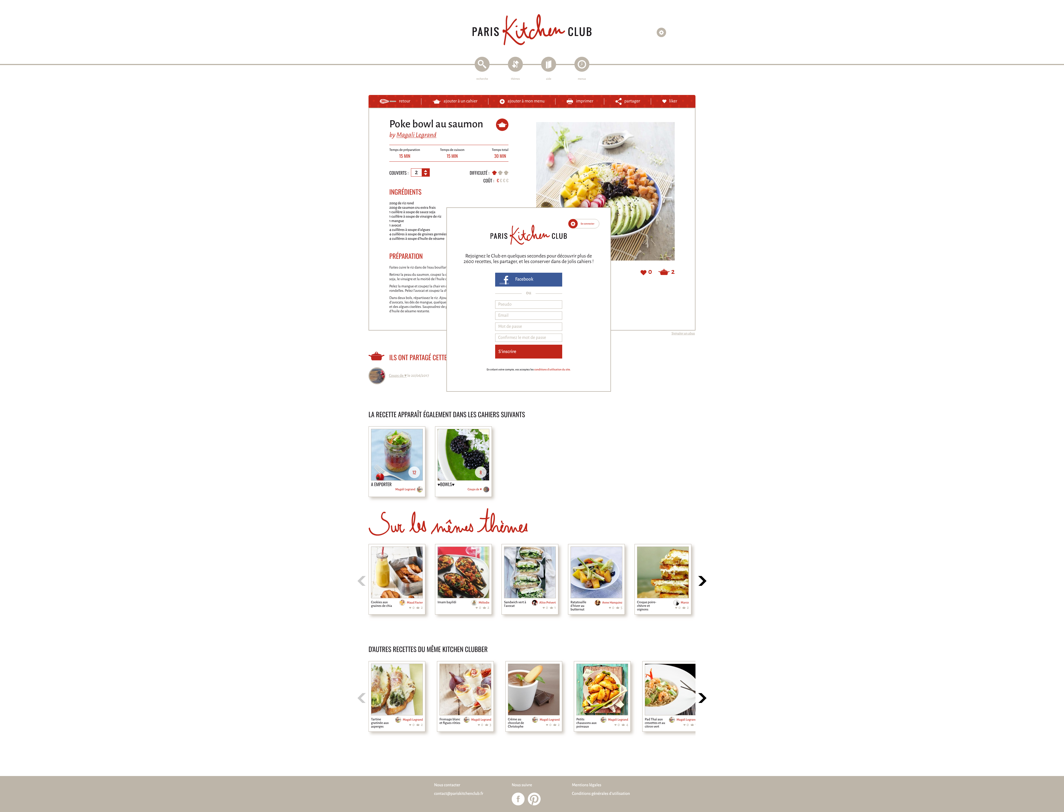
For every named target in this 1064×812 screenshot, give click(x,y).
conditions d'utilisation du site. (552, 369)
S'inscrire (507, 351)
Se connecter (588, 223)
